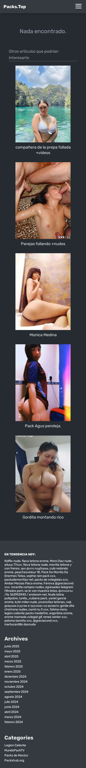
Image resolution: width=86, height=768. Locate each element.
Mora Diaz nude (61, 561)
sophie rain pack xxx (40, 576)
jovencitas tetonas (51, 602)
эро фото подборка (34, 568)
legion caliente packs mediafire (26, 613)
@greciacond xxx (45, 621)
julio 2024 (11, 702)
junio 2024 (11, 707)
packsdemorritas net (18, 579)
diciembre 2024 (15, 676)
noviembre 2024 (16, 682)
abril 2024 (11, 712)
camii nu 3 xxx (38, 609)
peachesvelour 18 (27, 572)
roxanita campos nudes (27, 587)
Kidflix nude (12, 561)
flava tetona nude (35, 565)
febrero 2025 (13, 666)
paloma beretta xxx (18, 621)
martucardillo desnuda (20, 624)
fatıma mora (58, 609)
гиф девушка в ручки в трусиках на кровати (37, 604)
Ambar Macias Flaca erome (23, 583)
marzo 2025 (12, 661)
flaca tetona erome (35, 561)
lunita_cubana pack (33, 598)
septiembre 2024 (16, 692)
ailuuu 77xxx (13, 565)
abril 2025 (11, 656)
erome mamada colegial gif (23, 617)
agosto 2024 (13, 697)
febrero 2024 (13, 722)
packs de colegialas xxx (51, 579)
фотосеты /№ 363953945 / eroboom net (38, 592)
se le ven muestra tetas (40, 591)
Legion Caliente (15, 745)
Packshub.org (14, 760)
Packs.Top (15, 6)
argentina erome (60, 613)
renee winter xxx (55, 617)
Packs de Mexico (16, 755)
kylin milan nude (26, 602)
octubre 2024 (14, 687)
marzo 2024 (12, 717)
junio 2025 (11, 646)
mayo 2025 (12, 651)
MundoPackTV (14, 750)
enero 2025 (12, 671)
